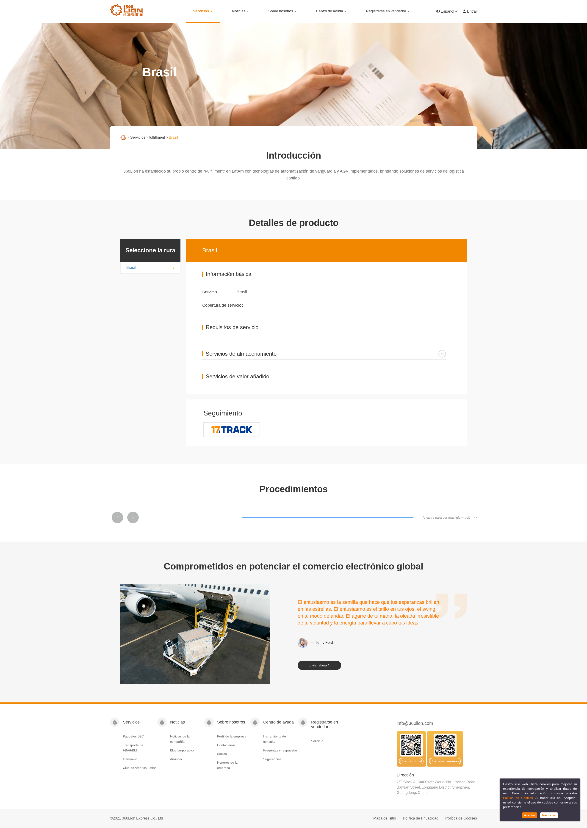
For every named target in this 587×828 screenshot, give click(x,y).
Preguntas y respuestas (280, 750)
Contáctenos (226, 745)
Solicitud (317, 741)
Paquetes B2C (133, 736)
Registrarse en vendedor (386, 11)
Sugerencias (272, 759)
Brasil (131, 268)
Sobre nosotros (280, 11)
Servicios (201, 11)
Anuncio (176, 759)
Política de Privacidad (420, 818)
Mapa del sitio (384, 818)
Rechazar (549, 815)
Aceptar (529, 815)
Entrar (471, 11)
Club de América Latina (140, 768)
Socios (222, 754)
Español (447, 11)
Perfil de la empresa (231, 736)
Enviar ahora (317, 665)
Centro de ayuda (329, 11)
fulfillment (157, 137)
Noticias (238, 11)
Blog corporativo (182, 750)
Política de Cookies (461, 818)
